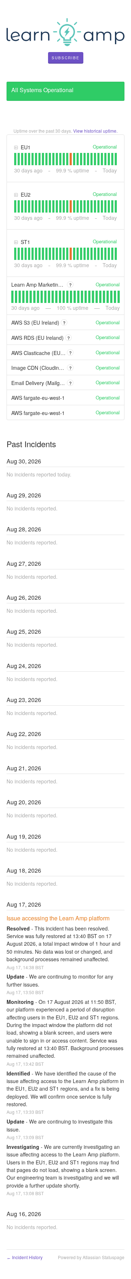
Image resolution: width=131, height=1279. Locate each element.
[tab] (15, 159)
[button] (65, 58)
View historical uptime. (95, 131)
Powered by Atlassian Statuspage (91, 1257)
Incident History (25, 1257)
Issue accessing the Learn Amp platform (58, 918)
